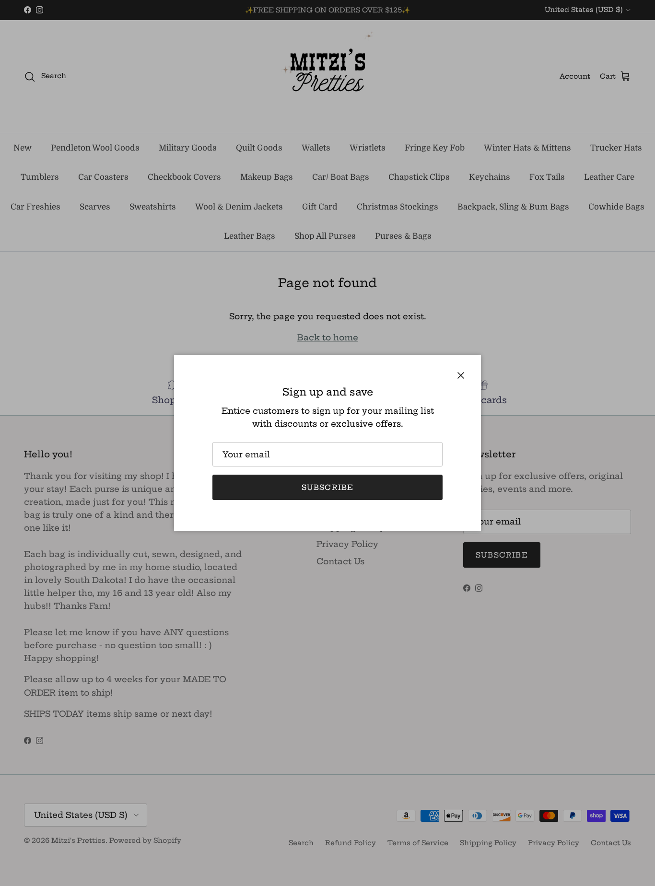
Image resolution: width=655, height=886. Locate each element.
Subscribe (328, 487)
